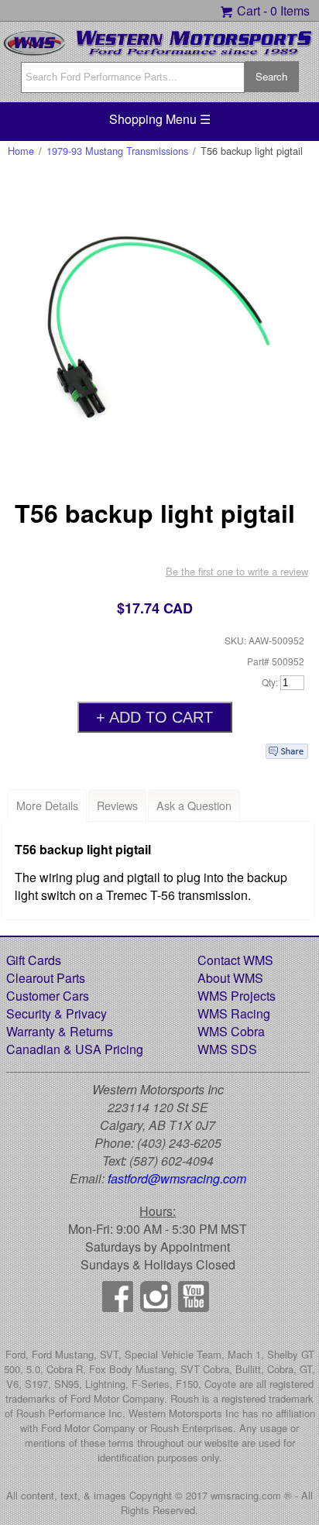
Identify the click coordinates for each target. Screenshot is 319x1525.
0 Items (290, 10)
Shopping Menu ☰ (160, 119)
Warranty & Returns (59, 1031)
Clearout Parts (45, 978)
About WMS (230, 978)
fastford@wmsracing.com (177, 1178)
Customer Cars (47, 996)
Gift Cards (33, 960)
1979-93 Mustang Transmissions (117, 150)
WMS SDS (227, 1049)
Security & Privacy (56, 1013)
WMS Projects (236, 996)
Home (21, 150)
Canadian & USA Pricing (74, 1049)
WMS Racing (233, 1013)
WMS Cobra (231, 1031)
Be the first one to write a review (237, 571)
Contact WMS (235, 960)
